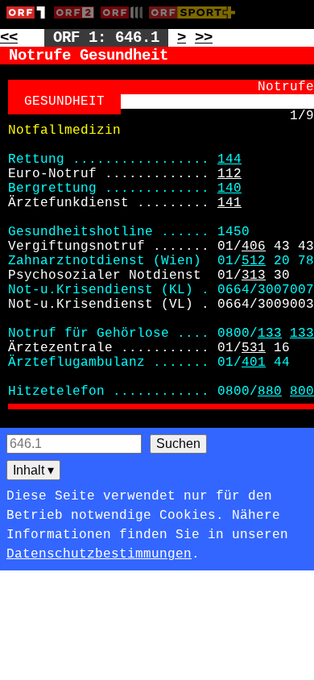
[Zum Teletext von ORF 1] (30, 22)
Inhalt (33, 470)
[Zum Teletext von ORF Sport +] (195, 22)
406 (254, 246)
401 (254, 362)
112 (229, 174)
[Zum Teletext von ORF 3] (125, 22)
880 (270, 391)
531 (254, 348)
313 (254, 275)
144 (229, 159)
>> (204, 38)
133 (270, 333)
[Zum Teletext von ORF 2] (77, 22)
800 (302, 391)
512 (254, 261)
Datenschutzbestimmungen (99, 554)
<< (9, 38)
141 (229, 203)
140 (229, 188)
